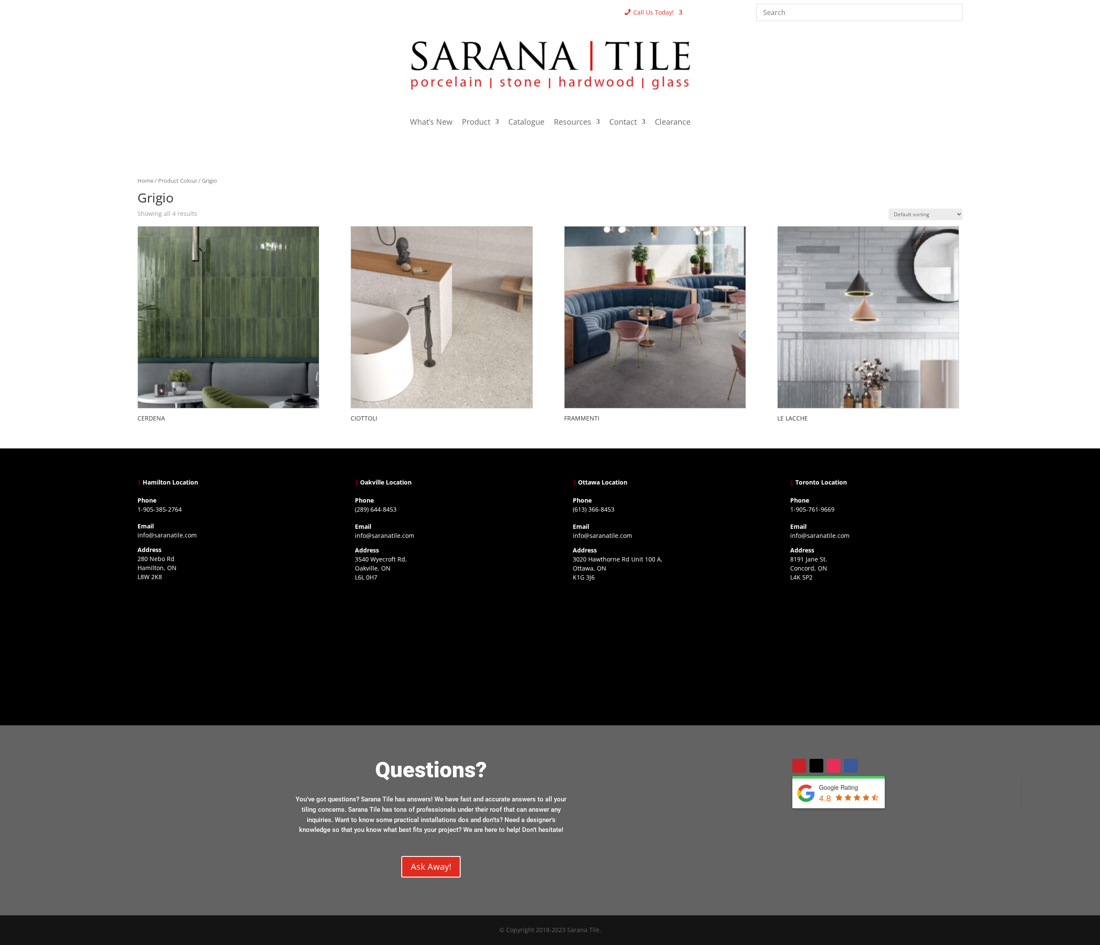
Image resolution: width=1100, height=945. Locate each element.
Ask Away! (431, 866)
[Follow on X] (816, 766)
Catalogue (526, 123)
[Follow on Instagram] (833, 766)
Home (145, 180)
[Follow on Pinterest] (799, 766)
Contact (623, 123)
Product (476, 123)
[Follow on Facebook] (851, 766)
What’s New (431, 123)
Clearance (673, 123)
